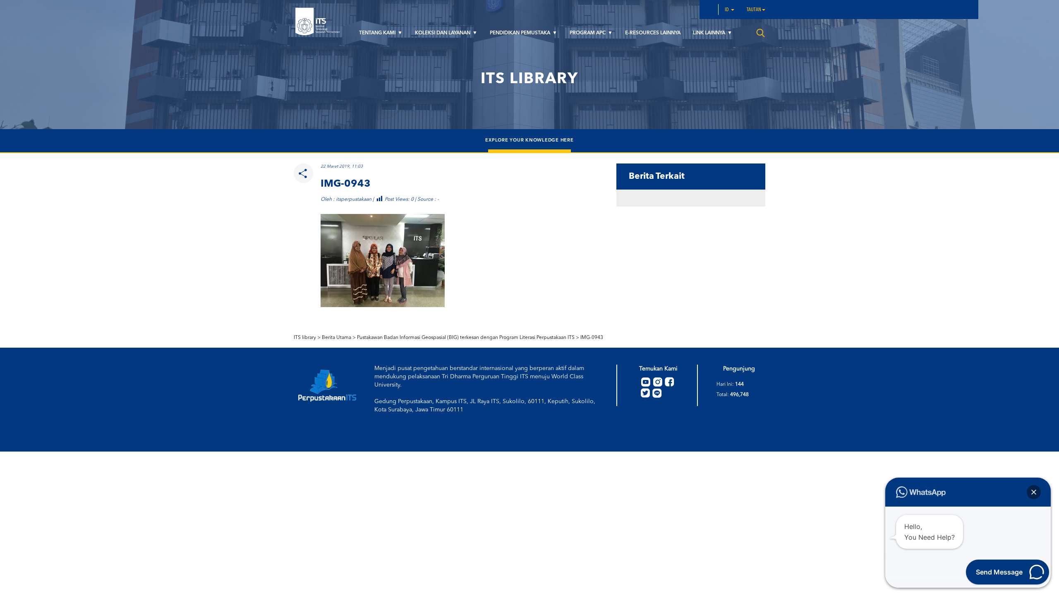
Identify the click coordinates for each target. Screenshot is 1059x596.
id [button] (727, 9)
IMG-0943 (591, 337)
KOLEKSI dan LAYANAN (443, 33)
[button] (1034, 492)
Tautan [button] (754, 9)
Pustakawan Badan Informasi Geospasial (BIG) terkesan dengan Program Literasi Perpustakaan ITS (466, 337)
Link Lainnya (709, 33)
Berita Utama (336, 337)
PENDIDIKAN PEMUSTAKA (520, 33)
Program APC (588, 33)
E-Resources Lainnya (652, 33)
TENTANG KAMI (378, 33)
